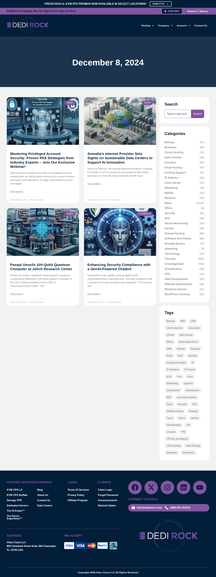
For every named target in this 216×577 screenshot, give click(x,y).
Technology (184, 253)
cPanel (170, 334)
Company (163, 25)
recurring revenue (186, 397)
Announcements (107, 500)
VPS (183, 431)
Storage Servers (184, 243)
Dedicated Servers (17, 505)
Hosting (145, 25)
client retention (175, 327)
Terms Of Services (78, 489)
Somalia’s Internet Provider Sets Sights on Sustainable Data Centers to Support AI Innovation (120, 158)
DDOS (170, 341)
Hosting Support (184, 172)
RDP (169, 397)
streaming (184, 248)
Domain (181, 348)
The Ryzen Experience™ (14, 517)
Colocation (194, 327)
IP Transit (189, 369)
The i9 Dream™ (16, 510)
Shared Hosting (184, 233)
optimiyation (173, 390)
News (184, 203)
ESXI (180, 355)
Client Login (105, 489)
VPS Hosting (174, 445)
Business (184, 147)
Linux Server (184, 182)
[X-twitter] (151, 487)
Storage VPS (14, 500)
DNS (169, 348)
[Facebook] (135, 487)
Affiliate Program (78, 500)
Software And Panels (184, 238)
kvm (179, 376)
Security (184, 213)
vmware (171, 431)
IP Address (184, 177)
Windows (172, 452)
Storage (193, 411)
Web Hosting (193, 445)
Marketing (184, 187)
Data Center (186, 334)
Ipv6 (169, 376)
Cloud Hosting (184, 152)
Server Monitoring (184, 223)
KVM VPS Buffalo (17, 495)
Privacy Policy (76, 495)
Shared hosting (175, 411)
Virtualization (184, 269)
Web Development (184, 279)
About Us (42, 495)
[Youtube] (200, 487)
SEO (184, 218)
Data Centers (184, 157)
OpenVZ (188, 383)
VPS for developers (177, 438)
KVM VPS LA (14, 489)
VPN (184, 274)
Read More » (17, 192)
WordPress (188, 452)
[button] (147, 25)
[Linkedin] (183, 487)
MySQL (184, 192)
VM (188, 424)
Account (182, 25)
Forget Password (108, 495)
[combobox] (178, 114)
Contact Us (200, 25)
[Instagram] (167, 487)
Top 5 (170, 417)
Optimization (192, 390)
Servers (184, 228)
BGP (182, 321)
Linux (190, 376)
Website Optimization (184, 284)
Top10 (181, 417)
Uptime (195, 417)
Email (169, 355)
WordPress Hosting (184, 294)
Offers (184, 208)
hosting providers (176, 362)
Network (184, 198)
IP (193, 362)
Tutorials (184, 258)
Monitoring (172, 383)
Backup (184, 142)
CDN (193, 321)
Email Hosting (184, 167)
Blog (40, 489)
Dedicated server (188, 341)
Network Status (107, 505)
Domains (184, 162)
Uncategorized (184, 263)
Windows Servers (184, 289)
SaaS (169, 404)
